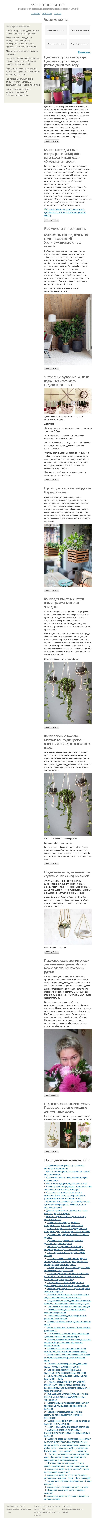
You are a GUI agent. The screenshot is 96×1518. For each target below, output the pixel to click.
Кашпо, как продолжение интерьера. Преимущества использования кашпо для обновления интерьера (62, 155)
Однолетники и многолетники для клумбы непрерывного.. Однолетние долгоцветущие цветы (23, 71)
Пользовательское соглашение (50, 1506)
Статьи (58, 13)
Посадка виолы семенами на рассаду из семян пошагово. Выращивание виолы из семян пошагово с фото (67, 1342)
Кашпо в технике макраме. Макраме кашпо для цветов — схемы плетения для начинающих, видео (67, 741)
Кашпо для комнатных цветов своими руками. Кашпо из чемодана (64, 603)
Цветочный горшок (56, 43)
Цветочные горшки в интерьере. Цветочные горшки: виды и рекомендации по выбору (65, 61)
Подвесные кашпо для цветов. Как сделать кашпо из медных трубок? (67, 874)
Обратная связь (67, 1506)
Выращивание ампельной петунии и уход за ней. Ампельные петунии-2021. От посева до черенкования (66, 1396)
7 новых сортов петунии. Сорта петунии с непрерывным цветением (64, 1167)
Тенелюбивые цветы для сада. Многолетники (68, 1426)
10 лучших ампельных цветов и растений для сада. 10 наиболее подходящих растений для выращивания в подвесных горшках (67, 1456)
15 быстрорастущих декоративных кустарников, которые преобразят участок (63, 1224)
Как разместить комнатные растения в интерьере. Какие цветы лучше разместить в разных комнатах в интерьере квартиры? (65, 1195)
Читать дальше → (52, 141)
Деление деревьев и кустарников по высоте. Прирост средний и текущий (66, 1212)
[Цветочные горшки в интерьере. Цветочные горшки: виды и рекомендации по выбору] (68, 86)
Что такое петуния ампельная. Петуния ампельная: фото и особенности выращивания (66, 1464)
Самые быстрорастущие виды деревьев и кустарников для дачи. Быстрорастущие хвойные (67, 1230)
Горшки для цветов (79, 43)
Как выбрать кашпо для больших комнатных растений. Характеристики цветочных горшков (66, 240)
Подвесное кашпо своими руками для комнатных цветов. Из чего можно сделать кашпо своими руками (66, 966)
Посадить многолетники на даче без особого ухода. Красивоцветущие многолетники (66, 1296)
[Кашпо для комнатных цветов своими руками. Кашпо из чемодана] (68, 693)
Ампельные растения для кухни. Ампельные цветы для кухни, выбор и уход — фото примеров (67, 1476)
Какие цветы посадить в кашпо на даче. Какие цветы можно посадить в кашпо (67, 1269)
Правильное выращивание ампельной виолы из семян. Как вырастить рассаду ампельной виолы (67, 1357)
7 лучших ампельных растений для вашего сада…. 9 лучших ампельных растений (65, 1365)
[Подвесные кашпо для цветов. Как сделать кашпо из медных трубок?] (68, 927)
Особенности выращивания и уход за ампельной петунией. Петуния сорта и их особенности (63, 1414)
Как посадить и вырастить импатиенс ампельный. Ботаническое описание (18, 92)
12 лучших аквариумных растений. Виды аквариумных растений (64, 1311)
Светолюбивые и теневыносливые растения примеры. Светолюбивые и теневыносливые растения (66, 1405)
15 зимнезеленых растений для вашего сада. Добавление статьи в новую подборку (66, 1335)
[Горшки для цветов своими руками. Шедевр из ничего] (68, 555)
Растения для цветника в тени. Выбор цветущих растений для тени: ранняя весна (64, 1248)
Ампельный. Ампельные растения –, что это (68, 1486)
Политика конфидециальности (43, 1509)
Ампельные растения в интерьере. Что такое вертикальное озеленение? (66, 1470)
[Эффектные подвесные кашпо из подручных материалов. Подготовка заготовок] (68, 401)
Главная (35, 13)
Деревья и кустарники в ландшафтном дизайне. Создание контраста (63, 1242)
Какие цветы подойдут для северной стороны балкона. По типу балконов (67, 1422)
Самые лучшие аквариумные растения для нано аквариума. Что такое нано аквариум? (68, 1188)
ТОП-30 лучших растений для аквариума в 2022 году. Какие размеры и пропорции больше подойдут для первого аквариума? (66, 1261)
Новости (47, 13)
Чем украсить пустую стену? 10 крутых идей (66, 1183)
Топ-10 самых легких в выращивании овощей (69, 1306)
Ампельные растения (48, 5)
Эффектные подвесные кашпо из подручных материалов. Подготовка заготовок (66, 381)
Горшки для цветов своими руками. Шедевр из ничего (68, 490)
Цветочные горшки (56, 30)
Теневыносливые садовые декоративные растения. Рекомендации (65, 1317)
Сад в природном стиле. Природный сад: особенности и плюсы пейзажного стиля (65, 1371)
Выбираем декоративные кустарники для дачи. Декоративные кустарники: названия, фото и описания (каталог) (67, 1204)
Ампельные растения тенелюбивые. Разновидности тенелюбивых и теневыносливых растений (67, 1432)
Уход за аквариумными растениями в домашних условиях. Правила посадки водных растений (22, 61)
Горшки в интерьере (80, 30)
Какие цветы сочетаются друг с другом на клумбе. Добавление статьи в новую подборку (65, 1350)
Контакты (37, 1506)
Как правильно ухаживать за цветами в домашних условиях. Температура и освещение (66, 1284)
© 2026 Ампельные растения (15, 1506)
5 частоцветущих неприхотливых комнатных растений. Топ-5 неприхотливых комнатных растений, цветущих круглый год (66, 1276)
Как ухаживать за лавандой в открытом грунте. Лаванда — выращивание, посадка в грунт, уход (23, 82)
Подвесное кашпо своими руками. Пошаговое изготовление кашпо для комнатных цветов (67, 1107)
